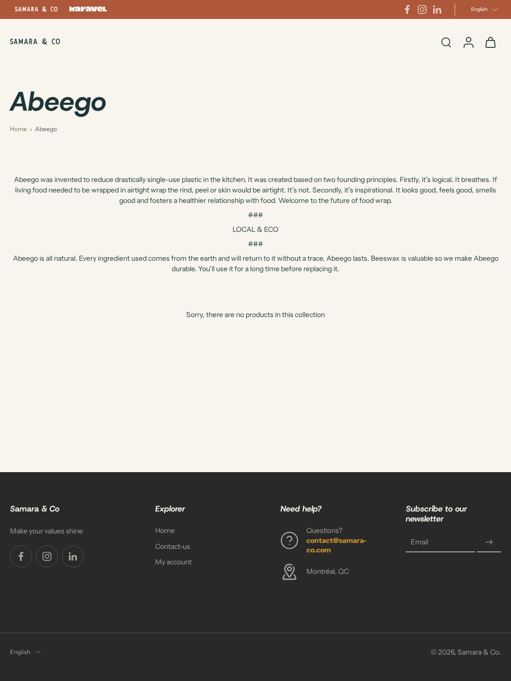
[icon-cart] (490, 42)
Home (18, 129)
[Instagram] (422, 9)
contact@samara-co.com (336, 544)
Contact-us (172, 545)
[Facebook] (407, 9)
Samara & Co (478, 651)
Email (419, 541)
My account (173, 561)
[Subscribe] (489, 542)
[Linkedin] (437, 9)
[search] (446, 42)
